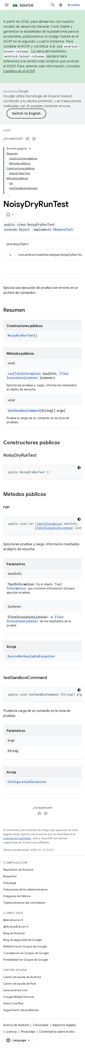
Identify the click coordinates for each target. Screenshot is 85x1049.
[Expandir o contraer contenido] (29, 148)
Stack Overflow (13, 1003)
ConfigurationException (27, 782)
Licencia (11, 1031)
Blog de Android (14, 933)
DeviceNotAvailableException (31, 656)
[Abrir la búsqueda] (52, 4)
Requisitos (10, 876)
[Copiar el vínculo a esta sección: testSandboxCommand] (51, 678)
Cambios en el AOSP (19, 71)
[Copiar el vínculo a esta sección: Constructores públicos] (64, 443)
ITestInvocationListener (37, 376)
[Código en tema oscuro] (79, 467)
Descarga (9, 883)
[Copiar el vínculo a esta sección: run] (13, 507)
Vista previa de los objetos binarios (25, 889)
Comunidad (40, 1025)
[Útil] (28, 139)
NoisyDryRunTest (21, 335)
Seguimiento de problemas (21, 1010)
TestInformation (27, 374)
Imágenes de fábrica (17, 896)
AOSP (6, 130)
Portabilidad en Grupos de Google (25, 959)
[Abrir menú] (6, 5)
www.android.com (15, 990)
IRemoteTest (63, 229)
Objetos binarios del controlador (24, 902)
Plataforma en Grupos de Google (25, 946)
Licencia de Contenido (17, 838)
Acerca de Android (16, 1025)
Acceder (74, 5)
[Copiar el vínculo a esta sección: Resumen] (29, 310)
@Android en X (13, 920)
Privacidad (28, 1031)
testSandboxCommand (24, 410)
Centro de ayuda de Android (22, 977)
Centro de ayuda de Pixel (19, 983)
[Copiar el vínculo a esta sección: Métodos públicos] (50, 494)
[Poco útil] (34, 139)
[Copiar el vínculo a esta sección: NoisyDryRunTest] (40, 455)
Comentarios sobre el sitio (57, 1031)
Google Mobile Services (18, 997)
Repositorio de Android (18, 869)
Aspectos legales (64, 1025)
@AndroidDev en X (15, 926)
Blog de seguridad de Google (22, 940)
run (10, 374)
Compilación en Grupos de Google (26, 953)
